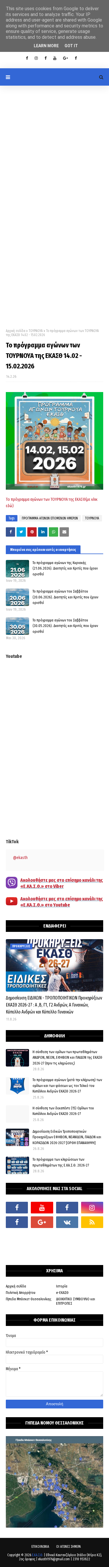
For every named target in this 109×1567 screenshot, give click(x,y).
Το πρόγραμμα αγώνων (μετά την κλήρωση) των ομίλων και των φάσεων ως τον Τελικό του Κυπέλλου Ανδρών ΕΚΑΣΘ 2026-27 (67, 1085)
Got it (71, 45)
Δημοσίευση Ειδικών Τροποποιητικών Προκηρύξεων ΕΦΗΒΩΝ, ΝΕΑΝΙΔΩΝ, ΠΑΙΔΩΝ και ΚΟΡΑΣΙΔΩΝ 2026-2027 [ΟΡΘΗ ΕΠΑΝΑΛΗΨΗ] (67, 1137)
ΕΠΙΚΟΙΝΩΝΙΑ (40, 1547)
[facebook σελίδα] (17, 1222)
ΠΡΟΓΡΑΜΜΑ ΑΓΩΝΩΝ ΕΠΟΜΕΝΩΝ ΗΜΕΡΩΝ (50, 518)
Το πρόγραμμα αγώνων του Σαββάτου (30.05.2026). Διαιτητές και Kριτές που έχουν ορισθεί (65, 626)
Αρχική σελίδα (15, 331)
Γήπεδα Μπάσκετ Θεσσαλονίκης (28, 1299)
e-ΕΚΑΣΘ (62, 1292)
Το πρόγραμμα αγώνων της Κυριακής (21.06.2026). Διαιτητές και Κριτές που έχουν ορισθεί (65, 568)
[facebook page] (45, 58)
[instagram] (36, 58)
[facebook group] (75, 58)
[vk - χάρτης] (67, 1222)
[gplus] (65, 58)
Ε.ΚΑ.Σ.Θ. (37, 1555)
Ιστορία (61, 1286)
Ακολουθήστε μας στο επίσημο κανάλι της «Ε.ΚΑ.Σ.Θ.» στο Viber (61, 883)
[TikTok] (17, 1237)
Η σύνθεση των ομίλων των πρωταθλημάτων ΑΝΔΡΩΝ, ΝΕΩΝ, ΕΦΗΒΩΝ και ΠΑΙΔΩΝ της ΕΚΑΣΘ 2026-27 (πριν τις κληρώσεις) (67, 1057)
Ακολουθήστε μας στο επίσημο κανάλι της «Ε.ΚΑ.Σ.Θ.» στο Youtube (61, 902)
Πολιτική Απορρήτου (20, 1292)
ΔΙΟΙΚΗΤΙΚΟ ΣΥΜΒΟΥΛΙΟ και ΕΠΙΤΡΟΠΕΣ (75, 1301)
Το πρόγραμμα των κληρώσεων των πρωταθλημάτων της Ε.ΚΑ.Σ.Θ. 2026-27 (61, 1162)
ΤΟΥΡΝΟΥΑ (36, 331)
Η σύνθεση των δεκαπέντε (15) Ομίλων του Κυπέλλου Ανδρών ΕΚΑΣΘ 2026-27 (63, 1111)
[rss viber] (92, 1222)
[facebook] (17, 1207)
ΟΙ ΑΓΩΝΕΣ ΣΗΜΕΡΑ (68, 1547)
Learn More (46, 45)
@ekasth (20, 857)
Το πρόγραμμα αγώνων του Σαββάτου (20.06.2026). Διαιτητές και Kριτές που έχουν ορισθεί (65, 597)
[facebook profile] (26, 58)
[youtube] (55, 58)
